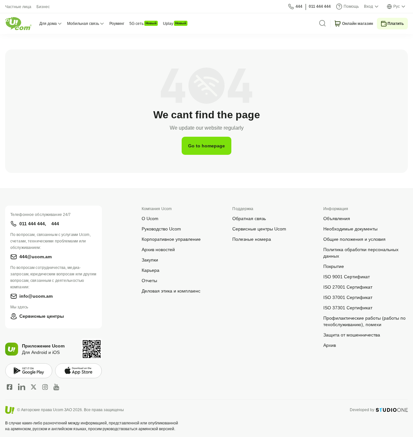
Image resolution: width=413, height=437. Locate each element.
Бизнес (43, 6)
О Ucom (150, 218)
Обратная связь (249, 218)
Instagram (45, 386)
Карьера (150, 270)
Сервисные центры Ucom (259, 229)
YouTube (56, 386)
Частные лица (18, 6)
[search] (322, 23)
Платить (396, 23)
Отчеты (149, 280)
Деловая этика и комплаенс (171, 291)
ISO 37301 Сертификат (347, 307)
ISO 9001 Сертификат (346, 276)
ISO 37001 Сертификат (347, 297)
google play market (28, 370)
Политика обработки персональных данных (360, 252)
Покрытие (333, 266)
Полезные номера (251, 239)
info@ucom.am (36, 296)
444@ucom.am (35, 256)
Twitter (33, 386)
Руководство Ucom (161, 229)
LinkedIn (21, 386)
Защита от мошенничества (351, 335)
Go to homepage (206, 146)
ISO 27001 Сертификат (347, 287)
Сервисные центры (41, 316)
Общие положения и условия (354, 239)
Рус (396, 6)
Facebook (9, 386)
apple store (78, 370)
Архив (329, 345)
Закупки (150, 260)
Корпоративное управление (171, 239)
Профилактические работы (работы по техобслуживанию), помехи (364, 321)
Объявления (336, 218)
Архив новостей (158, 249)
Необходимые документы (350, 229)
